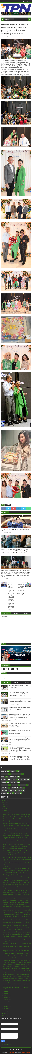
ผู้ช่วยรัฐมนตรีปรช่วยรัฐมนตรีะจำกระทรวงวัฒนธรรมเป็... (17, 910)
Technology (4, 785)
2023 (3, 806)
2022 (3, 1011)
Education (13, 782)
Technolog (11, 790)
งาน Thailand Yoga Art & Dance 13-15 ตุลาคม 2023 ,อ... (16, 872)
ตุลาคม (5, 812)
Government (4, 774)
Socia (2, 790)
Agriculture (4, 787)
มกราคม (6, 1008)
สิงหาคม (6, 993)
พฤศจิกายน (6, 810)
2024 (3, 804)
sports (13, 779)
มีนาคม (5, 1004)
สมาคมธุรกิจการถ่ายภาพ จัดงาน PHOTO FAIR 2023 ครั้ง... (17, 844)
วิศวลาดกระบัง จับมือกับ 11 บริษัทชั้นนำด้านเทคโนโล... (16, 960)
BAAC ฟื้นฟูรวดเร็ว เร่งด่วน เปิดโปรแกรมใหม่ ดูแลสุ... (16, 874)
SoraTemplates (10, 1052)
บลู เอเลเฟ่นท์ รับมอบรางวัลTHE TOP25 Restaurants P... (16, 930)
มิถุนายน (6, 997)
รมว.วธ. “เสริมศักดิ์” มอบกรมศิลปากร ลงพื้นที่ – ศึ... (15, 890)
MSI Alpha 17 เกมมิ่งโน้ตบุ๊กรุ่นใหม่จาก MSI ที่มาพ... (15, 846)
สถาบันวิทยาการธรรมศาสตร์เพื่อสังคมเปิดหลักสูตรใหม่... (16, 868)
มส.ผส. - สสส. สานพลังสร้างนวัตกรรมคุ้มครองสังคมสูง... (16, 964)
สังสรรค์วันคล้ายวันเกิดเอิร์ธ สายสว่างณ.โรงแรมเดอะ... (16, 835)
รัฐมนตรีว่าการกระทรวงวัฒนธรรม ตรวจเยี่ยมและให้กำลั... (17, 962)
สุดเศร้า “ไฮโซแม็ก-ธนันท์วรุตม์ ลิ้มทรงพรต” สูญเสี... (15, 925)
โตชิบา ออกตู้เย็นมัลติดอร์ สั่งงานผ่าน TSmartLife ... (15, 821)
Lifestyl (17, 793)
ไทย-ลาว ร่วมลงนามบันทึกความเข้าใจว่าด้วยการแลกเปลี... (17, 819)
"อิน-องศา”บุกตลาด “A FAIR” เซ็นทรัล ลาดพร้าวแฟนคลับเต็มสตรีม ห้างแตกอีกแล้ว (15, 530)
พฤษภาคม (6, 999)
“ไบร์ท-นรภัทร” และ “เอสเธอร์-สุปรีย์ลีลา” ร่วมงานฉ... (16, 912)
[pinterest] (29, 1)
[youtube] (27, 1)
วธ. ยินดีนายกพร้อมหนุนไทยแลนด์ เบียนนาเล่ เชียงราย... (16, 978)
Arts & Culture (16, 774)
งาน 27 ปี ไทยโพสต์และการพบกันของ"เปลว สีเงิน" (15, 855)
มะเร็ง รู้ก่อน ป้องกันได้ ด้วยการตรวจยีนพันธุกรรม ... (15, 900)
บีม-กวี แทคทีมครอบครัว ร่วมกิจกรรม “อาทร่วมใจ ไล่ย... (16, 966)
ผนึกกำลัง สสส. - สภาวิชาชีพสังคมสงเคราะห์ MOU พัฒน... (17, 814)
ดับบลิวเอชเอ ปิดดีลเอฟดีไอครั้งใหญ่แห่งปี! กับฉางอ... (15, 848)
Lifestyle (3, 771)
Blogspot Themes (26, 1052)
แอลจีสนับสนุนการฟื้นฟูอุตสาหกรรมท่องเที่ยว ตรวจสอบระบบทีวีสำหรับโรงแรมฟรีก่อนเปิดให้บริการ (20, 701)
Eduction (3, 793)
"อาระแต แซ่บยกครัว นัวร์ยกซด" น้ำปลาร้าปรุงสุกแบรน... (17, 958)
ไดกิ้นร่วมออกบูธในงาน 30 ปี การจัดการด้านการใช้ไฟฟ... (17, 920)
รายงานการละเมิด (6, 1044)
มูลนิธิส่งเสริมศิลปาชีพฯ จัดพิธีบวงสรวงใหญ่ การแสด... (16, 823)
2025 (3, 802)
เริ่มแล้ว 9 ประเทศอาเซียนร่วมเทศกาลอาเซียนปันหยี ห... (16, 892)
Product (14, 787)
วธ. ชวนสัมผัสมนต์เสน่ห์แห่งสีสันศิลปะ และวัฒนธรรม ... (16, 870)
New (21, 787)
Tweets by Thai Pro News (7, 679)
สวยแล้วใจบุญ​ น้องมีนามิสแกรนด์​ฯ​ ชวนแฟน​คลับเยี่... (16, 904)
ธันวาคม (6, 808)
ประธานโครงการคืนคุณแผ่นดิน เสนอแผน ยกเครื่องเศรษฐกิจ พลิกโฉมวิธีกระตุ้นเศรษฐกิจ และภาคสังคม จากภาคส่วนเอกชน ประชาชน (19, 758)
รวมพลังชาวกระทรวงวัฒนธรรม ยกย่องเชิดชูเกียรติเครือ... (17, 980)
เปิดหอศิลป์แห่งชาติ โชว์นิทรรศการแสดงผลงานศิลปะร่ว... (17, 857)
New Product (13, 776)
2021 (3, 1013)
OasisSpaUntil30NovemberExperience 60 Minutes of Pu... (17, 816)
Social (3, 776)
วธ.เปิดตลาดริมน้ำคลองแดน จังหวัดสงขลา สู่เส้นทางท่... (16, 833)
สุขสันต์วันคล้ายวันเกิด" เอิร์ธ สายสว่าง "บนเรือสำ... (15, 828)
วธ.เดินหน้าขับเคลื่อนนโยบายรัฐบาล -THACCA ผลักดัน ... (17, 862)
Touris (20, 790)
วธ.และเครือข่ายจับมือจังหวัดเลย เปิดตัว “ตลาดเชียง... (16, 955)
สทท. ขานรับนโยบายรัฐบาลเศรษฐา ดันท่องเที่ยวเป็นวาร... (17, 982)
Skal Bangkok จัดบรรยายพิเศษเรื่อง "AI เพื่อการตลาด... (16, 934)
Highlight (4, 779)
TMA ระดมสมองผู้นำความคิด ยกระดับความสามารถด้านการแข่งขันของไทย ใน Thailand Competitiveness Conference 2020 (19, 694)
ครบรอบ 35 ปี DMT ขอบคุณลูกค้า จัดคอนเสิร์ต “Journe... (16, 853)
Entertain (8, 504)
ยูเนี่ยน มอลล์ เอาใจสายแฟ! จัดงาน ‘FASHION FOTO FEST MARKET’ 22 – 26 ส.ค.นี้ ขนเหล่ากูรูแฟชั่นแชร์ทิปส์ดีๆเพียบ (20, 732)
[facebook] (23, 1)
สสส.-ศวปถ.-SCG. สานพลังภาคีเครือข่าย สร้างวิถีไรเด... (16, 968)
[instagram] (30, 1)
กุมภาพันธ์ (6, 1006)
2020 (3, 1015)
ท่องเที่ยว (23, 785)
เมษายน (6, 1001)
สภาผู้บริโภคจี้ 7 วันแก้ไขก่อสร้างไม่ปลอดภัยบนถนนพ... (16, 974)
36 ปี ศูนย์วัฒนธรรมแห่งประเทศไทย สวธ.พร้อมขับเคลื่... (16, 953)
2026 (3, 800)
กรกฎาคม (6, 995)
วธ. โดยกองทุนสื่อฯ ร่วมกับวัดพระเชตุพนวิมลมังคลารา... (16, 831)
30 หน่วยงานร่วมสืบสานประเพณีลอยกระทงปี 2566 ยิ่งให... (17, 880)
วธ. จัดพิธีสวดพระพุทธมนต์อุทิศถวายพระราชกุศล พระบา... (17, 914)
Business (13, 771)
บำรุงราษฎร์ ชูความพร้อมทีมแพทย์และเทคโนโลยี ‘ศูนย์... (16, 976)
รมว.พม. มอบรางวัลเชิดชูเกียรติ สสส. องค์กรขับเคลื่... (16, 884)
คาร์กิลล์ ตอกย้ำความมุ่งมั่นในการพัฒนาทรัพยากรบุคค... (16, 932)
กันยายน (6, 991)
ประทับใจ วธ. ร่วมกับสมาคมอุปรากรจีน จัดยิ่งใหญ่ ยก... (16, 902)
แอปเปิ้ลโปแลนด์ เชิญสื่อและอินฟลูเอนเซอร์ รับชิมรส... (16, 927)
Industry (15, 785)
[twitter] (25, 1)
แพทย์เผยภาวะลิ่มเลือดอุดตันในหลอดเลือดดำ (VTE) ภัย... (16, 898)
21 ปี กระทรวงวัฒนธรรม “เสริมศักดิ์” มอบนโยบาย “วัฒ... (16, 985)
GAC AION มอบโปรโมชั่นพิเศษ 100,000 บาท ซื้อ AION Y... (17, 882)
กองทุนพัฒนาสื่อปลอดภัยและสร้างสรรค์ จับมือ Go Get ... (16, 850)
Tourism (3, 782)
